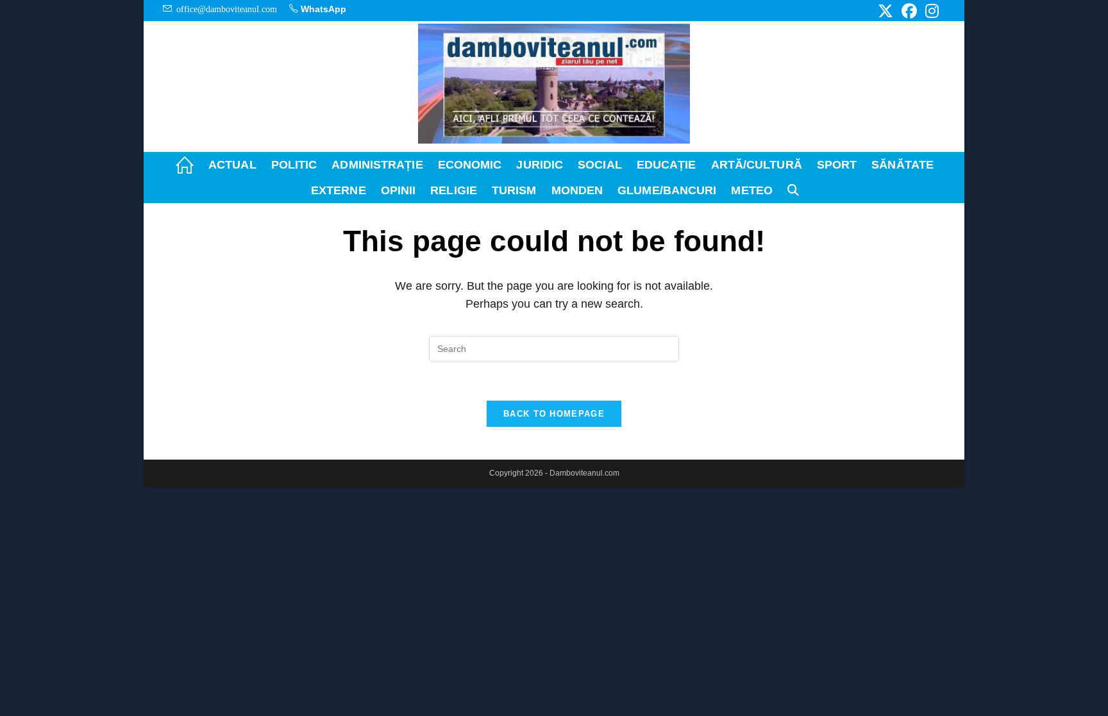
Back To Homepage (554, 414)
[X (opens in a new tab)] (885, 11)
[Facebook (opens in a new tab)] (909, 11)
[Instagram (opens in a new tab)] (930, 11)
